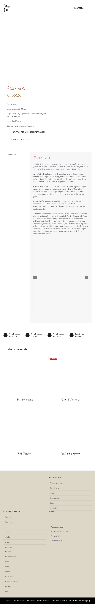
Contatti (53, 508)
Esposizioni (54, 498)
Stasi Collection (11, 581)
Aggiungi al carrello (20, 140)
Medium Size (10, 557)
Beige (7, 527)
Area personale (57, 527)
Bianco (7, 532)
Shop (52, 493)
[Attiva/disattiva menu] (89, 8)
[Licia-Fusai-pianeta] (24, 58)
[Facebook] (53, 517)
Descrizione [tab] (11, 154)
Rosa (7, 566)
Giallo (7, 537)
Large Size (9, 547)
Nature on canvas (57, 483)
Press (52, 503)
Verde (7, 586)
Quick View (25, 377)
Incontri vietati (25, 400)
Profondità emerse (70, 454)
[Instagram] (50, 517)
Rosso (7, 571)
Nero (7, 561)
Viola (7, 591)
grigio (7, 542)
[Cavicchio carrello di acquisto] (78, 8)
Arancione (9, 517)
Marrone (8, 552)
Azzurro (8, 522)
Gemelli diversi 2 (70, 400)
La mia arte (54, 488)
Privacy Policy (56, 536)
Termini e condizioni (59, 531)
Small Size (9, 576)
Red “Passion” (25, 454)
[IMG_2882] (60, 277)
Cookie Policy (56, 540)
